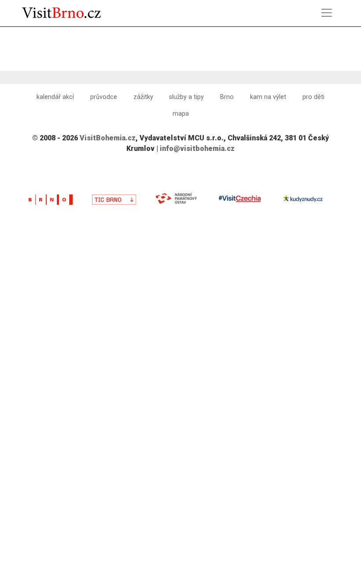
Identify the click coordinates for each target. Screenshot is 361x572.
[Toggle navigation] (326, 13)
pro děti (313, 97)
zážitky (143, 97)
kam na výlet (268, 97)
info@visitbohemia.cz (197, 148)
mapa (181, 113)
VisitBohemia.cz (108, 138)
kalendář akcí (55, 97)
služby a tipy (186, 97)
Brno (227, 97)
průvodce (103, 97)
